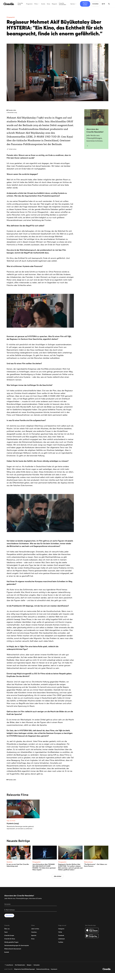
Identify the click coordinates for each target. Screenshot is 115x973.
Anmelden (95, 4)
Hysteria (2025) (13, 823)
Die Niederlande (20, 965)
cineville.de (9, 965)
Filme (36, 4)
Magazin (54, 4)
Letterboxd (61, 939)
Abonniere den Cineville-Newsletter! (94, 130)
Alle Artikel (57, 876)
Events (43, 4)
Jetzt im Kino (35, 929)
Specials (33, 935)
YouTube (60, 942)
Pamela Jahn (12, 110)
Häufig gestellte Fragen (11, 942)
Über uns (7, 929)
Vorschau (34, 932)
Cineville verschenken (62, 3)
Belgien (29, 965)
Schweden (37, 965)
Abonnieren (9, 915)
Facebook (61, 935)
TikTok (60, 932)
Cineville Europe (9, 935)
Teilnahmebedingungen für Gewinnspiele (16, 945)
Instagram (61, 929)
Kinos (48, 4)
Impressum (54, 969)
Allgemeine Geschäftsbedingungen (24, 969)
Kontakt (6, 952)
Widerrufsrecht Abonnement (12, 949)
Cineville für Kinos (9, 939)
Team (6, 932)
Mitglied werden (85, 4)
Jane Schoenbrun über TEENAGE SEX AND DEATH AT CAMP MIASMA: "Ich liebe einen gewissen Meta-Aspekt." (44, 867)
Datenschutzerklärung (42, 969)
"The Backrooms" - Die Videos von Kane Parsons (95, 865)
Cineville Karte (20, 3)
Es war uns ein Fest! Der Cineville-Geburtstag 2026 (18, 865)
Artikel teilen (12, 149)
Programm (29, 4)
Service (72, 4)
